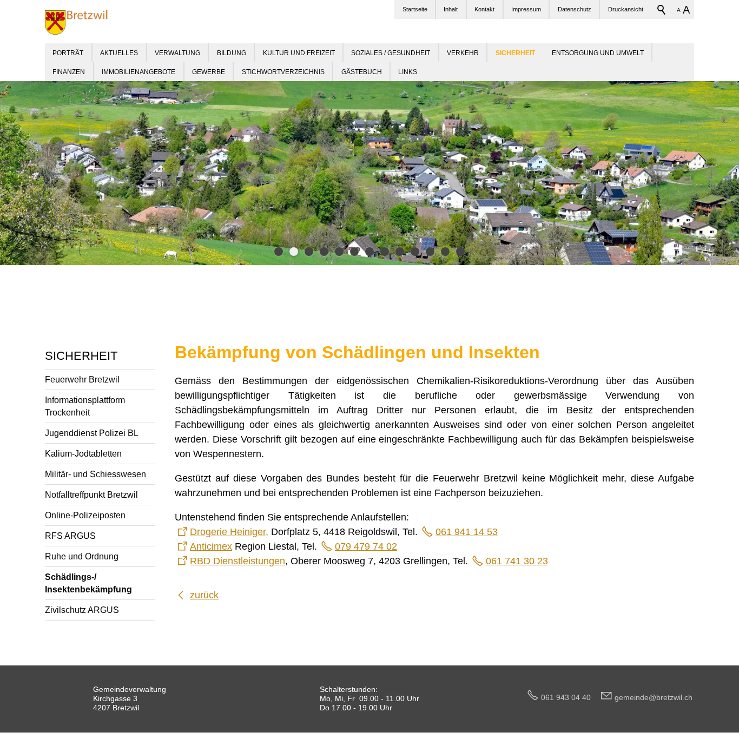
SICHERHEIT (81, 355)
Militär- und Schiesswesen (95, 474)
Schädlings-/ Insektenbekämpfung (88, 583)
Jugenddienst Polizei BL (91, 433)
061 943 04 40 (570, 697)
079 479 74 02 (366, 546)
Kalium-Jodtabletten (83, 453)
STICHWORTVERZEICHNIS (283, 71)
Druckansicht (625, 9)
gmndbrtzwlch (653, 697)
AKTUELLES (119, 52)
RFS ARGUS (70, 535)
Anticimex (211, 546)
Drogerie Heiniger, (229, 531)
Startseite (415, 9)
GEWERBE (208, 71)
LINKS (407, 71)
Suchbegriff (661, 9)
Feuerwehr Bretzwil (82, 379)
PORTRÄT (67, 52)
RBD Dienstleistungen (237, 561)
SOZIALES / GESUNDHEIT (390, 52)
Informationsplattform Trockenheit (85, 406)
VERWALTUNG (177, 52)
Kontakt (484, 9)
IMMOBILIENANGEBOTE (138, 71)
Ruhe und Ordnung (81, 556)
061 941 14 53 (467, 531)
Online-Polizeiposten (85, 515)
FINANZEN (68, 71)
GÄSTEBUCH (361, 71)
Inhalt (451, 9)
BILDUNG (231, 52)
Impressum (526, 9)
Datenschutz (574, 9)
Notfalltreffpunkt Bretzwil (91, 494)
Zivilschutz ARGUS (82, 610)
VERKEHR (463, 52)
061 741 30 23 (517, 561)
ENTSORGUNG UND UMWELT (598, 52)
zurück (204, 595)
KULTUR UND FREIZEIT (299, 52)
